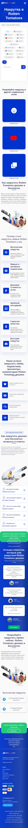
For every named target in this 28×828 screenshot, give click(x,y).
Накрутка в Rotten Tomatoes (13, 24)
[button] (4, 62)
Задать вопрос (8, 805)
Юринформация (14, 744)
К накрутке (13, 730)
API (14, 746)
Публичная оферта (14, 740)
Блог (4, 771)
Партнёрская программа (8, 774)
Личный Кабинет (6, 769)
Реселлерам (5, 773)
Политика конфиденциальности (14, 738)
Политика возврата (14, 742)
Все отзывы (14, 627)
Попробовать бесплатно (13, 541)
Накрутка (3, 24)
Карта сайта (5, 778)
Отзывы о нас (6, 776)
